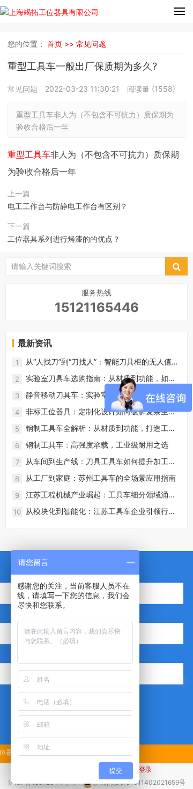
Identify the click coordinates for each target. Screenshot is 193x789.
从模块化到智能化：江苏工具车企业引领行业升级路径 (101, 512)
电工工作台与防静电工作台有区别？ (68, 206)
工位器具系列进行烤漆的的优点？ (64, 238)
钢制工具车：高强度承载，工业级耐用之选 (97, 444)
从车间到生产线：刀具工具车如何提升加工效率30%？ (101, 462)
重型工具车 (29, 154)
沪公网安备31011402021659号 (139, 782)
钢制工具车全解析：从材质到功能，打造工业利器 (101, 428)
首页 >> (61, 43)
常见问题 (91, 43)
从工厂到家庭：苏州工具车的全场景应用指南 (101, 477)
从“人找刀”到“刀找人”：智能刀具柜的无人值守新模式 (102, 362)
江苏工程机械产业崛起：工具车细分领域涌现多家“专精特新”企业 (101, 495)
